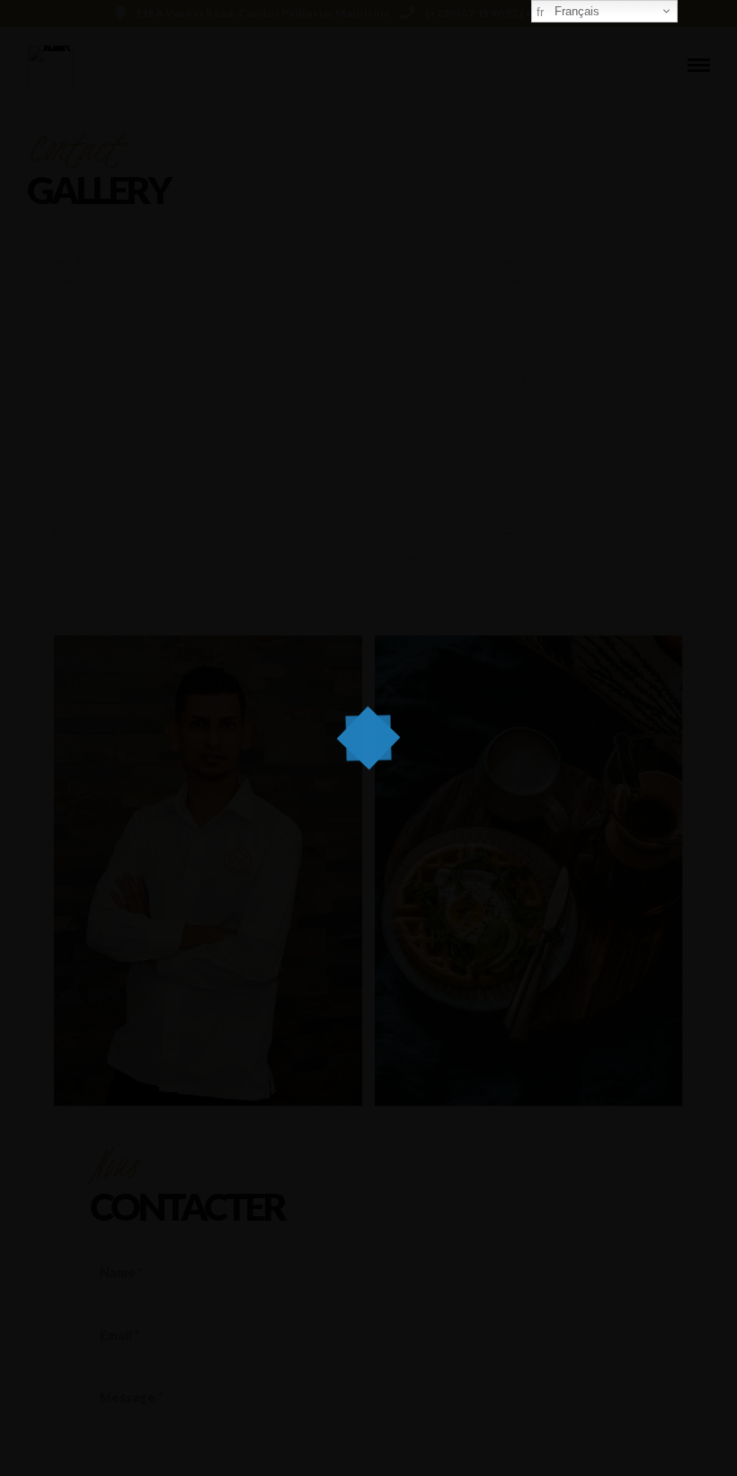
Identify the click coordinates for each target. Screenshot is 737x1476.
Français (575, 11)
